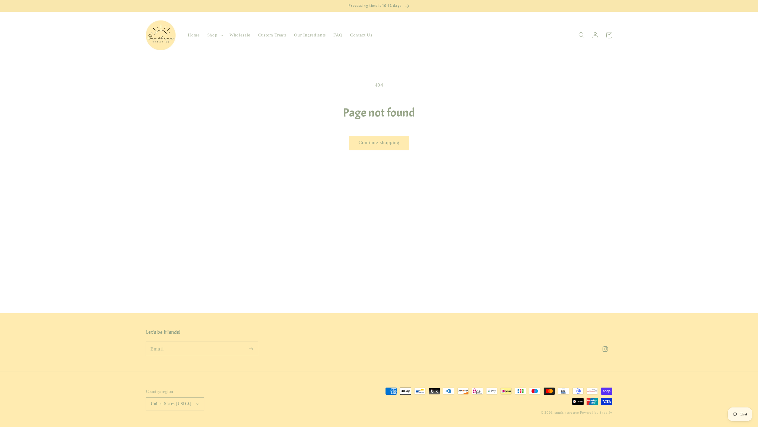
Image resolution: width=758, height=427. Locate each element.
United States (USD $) (171, 403)
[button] (214, 35)
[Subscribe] (251, 349)
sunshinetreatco (567, 412)
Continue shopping (379, 142)
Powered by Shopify (596, 412)
